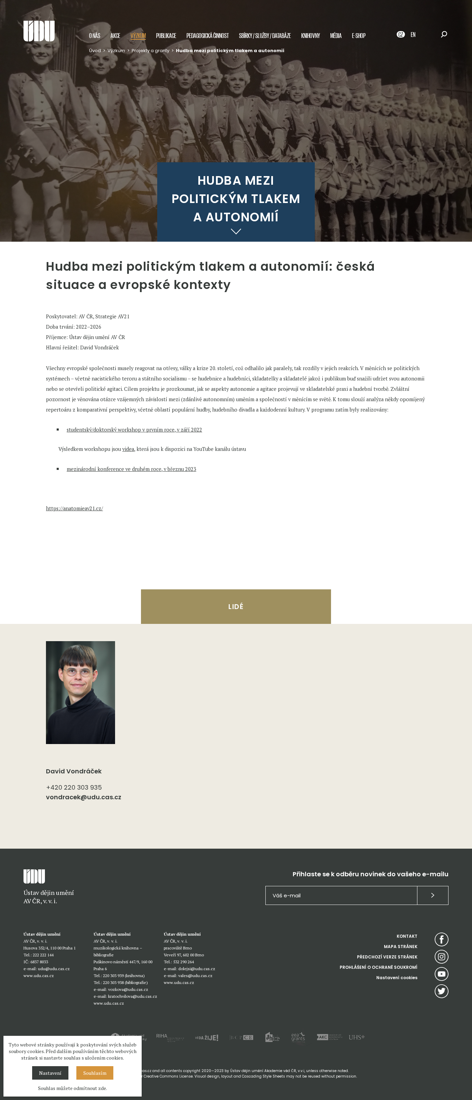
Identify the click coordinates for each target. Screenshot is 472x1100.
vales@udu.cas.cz (195, 975)
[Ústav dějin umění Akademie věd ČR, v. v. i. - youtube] (442, 974)
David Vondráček (74, 771)
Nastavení (50, 1073)
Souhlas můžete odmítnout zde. (72, 1088)
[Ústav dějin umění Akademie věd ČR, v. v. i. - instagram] (442, 957)
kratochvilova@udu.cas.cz (132, 996)
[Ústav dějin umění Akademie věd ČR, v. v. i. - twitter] (442, 991)
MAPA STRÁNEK (400, 946)
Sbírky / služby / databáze (265, 35)
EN (413, 34)
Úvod (95, 50)
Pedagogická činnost (208, 35)
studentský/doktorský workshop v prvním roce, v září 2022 (134, 429)
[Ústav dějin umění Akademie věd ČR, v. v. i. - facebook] (442, 939)
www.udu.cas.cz (38, 975)
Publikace (166, 35)
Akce (115, 35)
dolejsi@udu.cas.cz (196, 968)
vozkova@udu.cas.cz (128, 989)
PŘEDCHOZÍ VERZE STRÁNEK (387, 957)
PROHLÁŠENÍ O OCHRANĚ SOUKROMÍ (378, 967)
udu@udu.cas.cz (54, 968)
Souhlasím (94, 1073)
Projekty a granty (150, 50)
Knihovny (310, 35)
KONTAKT (407, 936)
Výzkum (138, 35)
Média (336, 35)
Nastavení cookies (396, 978)
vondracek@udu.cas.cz (83, 797)
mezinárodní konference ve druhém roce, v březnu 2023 (131, 469)
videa (128, 449)
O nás (94, 35)
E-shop (359, 35)
